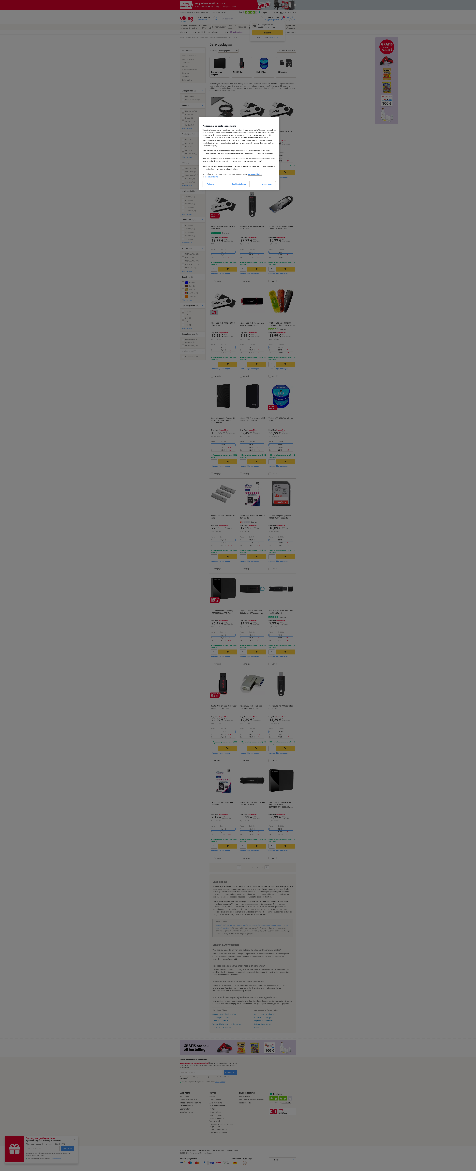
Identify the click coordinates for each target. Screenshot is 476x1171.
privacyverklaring (255, 174)
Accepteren (267, 184)
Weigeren (211, 184)
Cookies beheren (239, 184)
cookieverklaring (211, 177)
